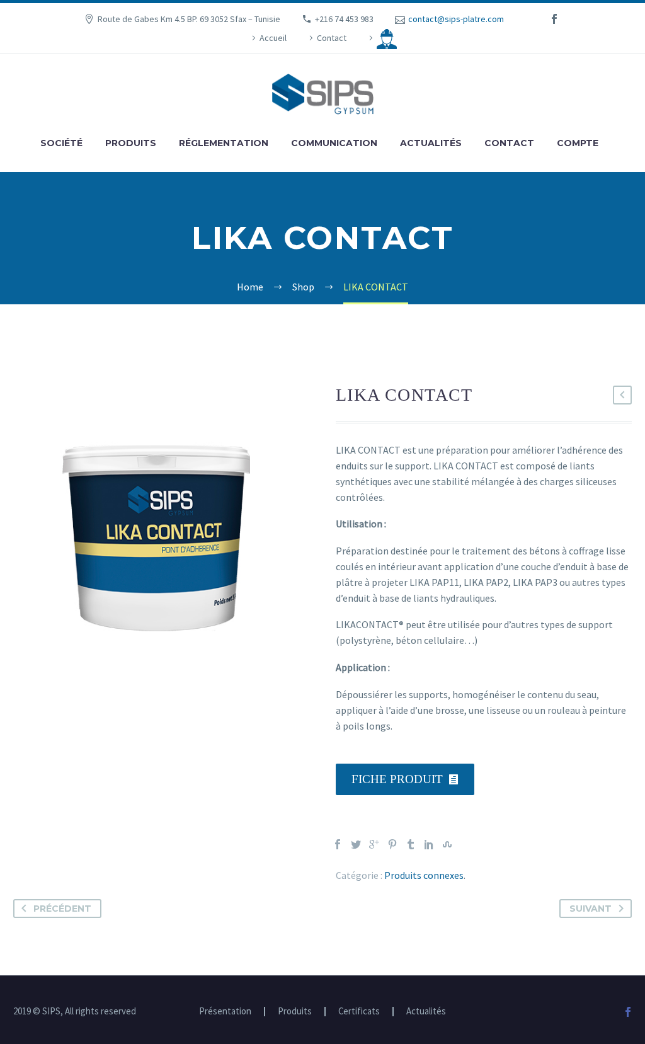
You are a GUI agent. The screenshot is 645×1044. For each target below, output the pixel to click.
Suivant (590, 908)
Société (61, 143)
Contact (331, 37)
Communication (334, 143)
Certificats (359, 1011)
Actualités (431, 143)
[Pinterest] (392, 844)
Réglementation (223, 143)
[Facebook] (338, 844)
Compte (577, 143)
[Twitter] (356, 844)
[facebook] (554, 19)
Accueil (273, 37)
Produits (130, 143)
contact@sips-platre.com (456, 19)
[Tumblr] (411, 844)
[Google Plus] (374, 844)
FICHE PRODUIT (405, 779)
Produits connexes (424, 875)
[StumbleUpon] (447, 844)
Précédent (62, 908)
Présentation (225, 1011)
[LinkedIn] (429, 844)
